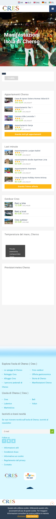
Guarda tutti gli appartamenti (28, 134)
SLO (29, 3)
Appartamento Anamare (25, 169)
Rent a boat (20, 211)
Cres (6, 399)
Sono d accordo (32, 516)
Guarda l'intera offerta (28, 186)
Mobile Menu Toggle (52, 8)
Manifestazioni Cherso (42, 383)
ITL (52, 3)
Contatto (8, 465)
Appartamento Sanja (24, 125)
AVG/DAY (22, 214)
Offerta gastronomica (41, 374)
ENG (38, 3)
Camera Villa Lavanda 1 (25, 116)
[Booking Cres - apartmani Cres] (15, 8)
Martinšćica (9, 408)
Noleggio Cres (10, 374)
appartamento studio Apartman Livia (31, 160)
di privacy (21, 516)
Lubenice (8, 403)
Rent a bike (20, 203)
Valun (34, 403)
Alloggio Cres (10, 378)
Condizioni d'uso (11, 452)
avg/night (23, 103)
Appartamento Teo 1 (24, 107)
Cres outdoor (21, 220)
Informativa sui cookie (14, 456)
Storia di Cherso (39, 378)
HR (21, 3)
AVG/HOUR (22, 205)
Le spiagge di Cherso (13, 370)
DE (45, 3)
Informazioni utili (11, 448)
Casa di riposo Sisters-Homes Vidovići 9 (32, 99)
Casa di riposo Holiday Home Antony (31, 178)
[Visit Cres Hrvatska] (8, 501)
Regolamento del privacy (14, 460)
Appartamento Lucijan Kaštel (27, 151)
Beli (33, 399)
